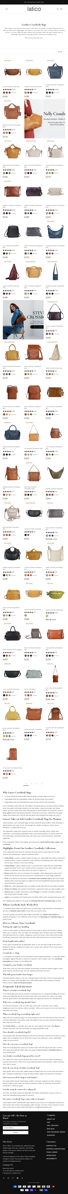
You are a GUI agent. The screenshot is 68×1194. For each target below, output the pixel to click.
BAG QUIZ (50, 1129)
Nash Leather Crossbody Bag (11, 166)
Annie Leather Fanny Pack (54, 610)
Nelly (6, 886)
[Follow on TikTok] (22, 1178)
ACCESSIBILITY (51, 1159)
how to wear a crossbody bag (48, 1050)
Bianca (7, 873)
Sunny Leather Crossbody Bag (33, 206)
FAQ (48, 1122)
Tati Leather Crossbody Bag (12, 768)
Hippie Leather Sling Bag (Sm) (11, 287)
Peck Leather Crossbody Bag (32, 648)
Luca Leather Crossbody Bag (54, 407)
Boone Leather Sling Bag (54, 489)
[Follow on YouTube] (17, 1178)
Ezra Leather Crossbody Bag (32, 407)
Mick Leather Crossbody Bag (11, 528)
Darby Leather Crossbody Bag (12, 568)
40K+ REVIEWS (52, 1126)
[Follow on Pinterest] (13, 1178)
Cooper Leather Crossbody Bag (55, 728)
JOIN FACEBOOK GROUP (56, 1132)
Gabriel (7, 892)
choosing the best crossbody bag (43, 901)
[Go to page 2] (42, 784)
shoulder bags (56, 917)
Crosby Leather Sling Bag (33, 86)
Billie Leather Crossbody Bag (11, 729)
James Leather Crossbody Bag (11, 447)
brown (7, 844)
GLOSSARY (51, 1135)
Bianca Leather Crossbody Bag (55, 85)
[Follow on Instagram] (8, 1178)
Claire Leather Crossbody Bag (33, 568)
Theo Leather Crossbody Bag (32, 287)
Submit (15, 1132)
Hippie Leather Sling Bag (54, 368)
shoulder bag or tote (17, 911)
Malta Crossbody (30, 689)
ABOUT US (51, 1119)
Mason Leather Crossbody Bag (12, 126)
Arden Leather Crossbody (33, 729)
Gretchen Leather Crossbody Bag (30, 488)
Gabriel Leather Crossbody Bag (12, 206)
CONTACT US (51, 1146)
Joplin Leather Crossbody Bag (54, 166)
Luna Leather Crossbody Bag (11, 608)
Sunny (14, 889)
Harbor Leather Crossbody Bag (55, 206)
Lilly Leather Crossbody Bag (11, 246)
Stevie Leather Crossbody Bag (54, 327)
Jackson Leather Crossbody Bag (55, 246)
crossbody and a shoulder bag (39, 878)
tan (61, 842)
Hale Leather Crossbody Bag (54, 528)
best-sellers (7, 813)
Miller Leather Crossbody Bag (12, 407)
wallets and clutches (50, 915)
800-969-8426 (8, 1168)
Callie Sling (9, 858)
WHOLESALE (51, 1155)
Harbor (7, 889)
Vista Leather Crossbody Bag (54, 648)
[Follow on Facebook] (4, 1178)
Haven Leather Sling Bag (32, 609)
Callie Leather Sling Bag (11, 86)
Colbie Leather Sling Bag (32, 529)
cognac (57, 842)
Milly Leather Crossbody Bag (54, 689)
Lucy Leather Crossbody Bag (54, 447)
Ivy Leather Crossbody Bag (33, 448)
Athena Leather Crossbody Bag (55, 287)
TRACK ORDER (51, 1152)
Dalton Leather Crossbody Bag (12, 367)
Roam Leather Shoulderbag (12, 649)
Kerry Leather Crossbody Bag (54, 568)
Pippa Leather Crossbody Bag (32, 367)
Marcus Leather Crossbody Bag (33, 246)
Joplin (7, 897)
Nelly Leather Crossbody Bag (32, 166)
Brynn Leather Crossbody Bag (12, 488)
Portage (36, 892)
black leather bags (47, 842)
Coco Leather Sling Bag (11, 689)
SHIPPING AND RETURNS (55, 1149)
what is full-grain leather (22, 983)
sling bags (44, 917)
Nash (6, 878)
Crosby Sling (9, 866)
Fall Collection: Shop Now (34, 2)
